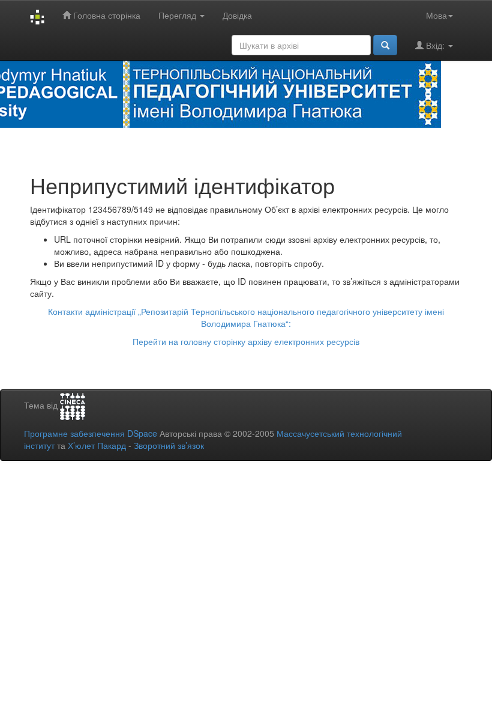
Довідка (237, 15)
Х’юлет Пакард (97, 445)
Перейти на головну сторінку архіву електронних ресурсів (246, 341)
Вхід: (435, 45)
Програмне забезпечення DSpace (90, 433)
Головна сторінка (105, 15)
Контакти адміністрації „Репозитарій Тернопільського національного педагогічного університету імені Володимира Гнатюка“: (246, 317)
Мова (436, 15)
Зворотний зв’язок (169, 445)
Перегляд (178, 15)
